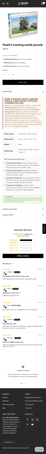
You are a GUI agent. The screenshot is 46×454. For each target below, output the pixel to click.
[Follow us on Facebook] (27, 419)
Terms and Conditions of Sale (34, 401)
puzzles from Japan (21, 126)
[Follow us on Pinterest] (27, 424)
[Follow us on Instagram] (37, 419)
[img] (7, 269)
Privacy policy (29, 404)
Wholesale (6, 401)
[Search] (8, 4)
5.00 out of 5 (28, 234)
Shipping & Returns (10, 209)
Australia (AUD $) (8, 442)
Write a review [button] (23, 256)
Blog (4, 408)
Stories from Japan (8, 404)
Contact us (28, 408)
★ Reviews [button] (44, 228)
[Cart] (42, 4)
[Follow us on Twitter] (32, 419)
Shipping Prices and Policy (33, 397)
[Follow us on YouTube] (32, 424)
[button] (7, 55)
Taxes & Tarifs (8, 215)
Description (7, 91)
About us (5, 397)
